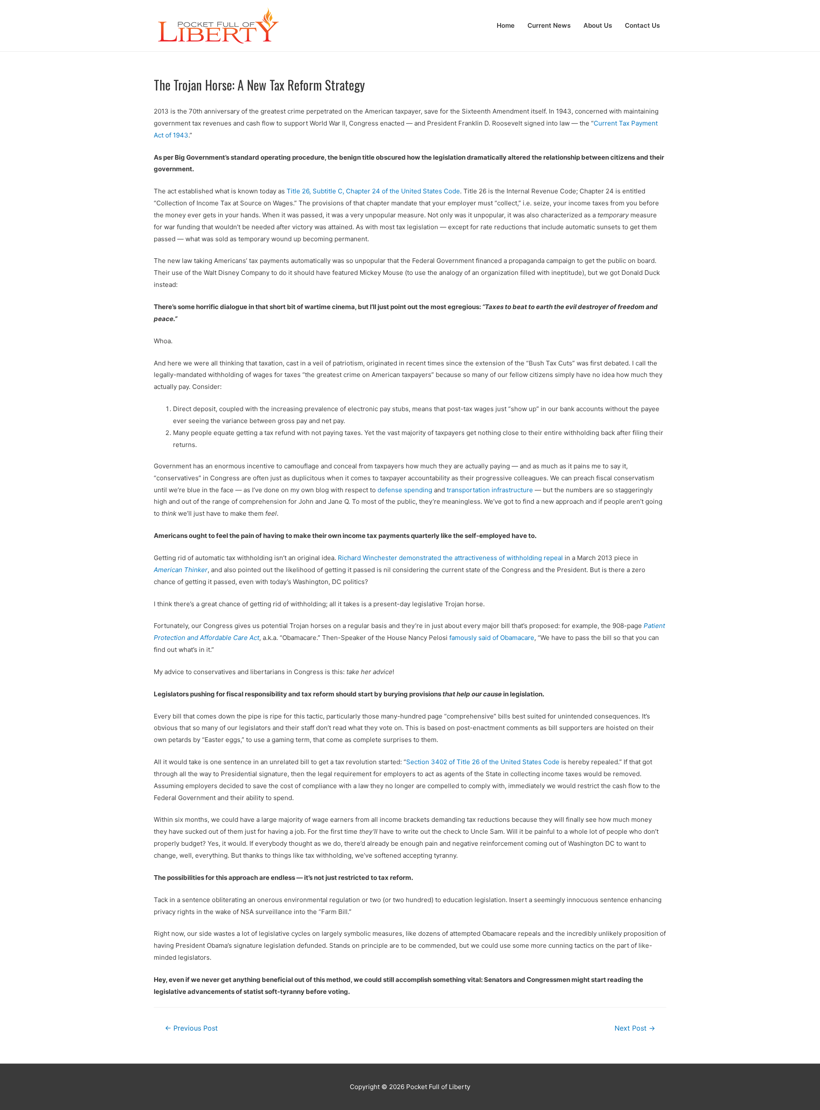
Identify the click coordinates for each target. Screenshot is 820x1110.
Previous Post (191, 1028)
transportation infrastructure (490, 490)
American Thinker (181, 570)
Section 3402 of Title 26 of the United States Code (482, 762)
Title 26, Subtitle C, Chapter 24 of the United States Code (373, 191)
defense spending (405, 490)
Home (506, 25)
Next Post (635, 1028)
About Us (597, 25)
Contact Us (642, 25)
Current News (549, 25)
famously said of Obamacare (491, 638)
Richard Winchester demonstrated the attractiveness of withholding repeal (450, 558)
